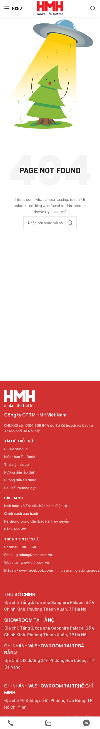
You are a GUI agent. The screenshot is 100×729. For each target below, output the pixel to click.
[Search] (93, 8)
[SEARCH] (70, 222)
